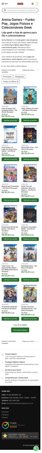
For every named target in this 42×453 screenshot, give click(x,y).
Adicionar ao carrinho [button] (10, 120)
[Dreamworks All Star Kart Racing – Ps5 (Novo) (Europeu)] (10, 214)
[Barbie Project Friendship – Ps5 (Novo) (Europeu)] (10, 173)
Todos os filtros (9, 81)
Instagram (5, 414)
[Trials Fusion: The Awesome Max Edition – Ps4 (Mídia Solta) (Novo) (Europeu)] (10, 253)
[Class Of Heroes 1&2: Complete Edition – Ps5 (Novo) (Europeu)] (10, 95)
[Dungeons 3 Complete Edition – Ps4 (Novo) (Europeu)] (30, 214)
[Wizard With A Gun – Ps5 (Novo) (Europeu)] (30, 134)
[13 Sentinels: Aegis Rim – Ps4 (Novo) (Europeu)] (10, 294)
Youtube (5, 417)
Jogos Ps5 (5, 106)
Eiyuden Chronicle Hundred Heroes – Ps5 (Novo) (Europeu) (28, 308)
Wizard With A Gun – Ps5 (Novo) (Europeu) (29, 148)
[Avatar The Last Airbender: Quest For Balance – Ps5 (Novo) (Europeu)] (30, 173)
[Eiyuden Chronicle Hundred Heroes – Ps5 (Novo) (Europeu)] (30, 294)
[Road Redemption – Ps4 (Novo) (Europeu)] (30, 253)
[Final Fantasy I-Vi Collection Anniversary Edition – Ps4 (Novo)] (10, 134)
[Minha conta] (32, 3)
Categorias (19, 77)
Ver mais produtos (20, 330)
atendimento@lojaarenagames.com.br (19, 403)
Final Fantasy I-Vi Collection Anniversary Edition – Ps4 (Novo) (9, 149)
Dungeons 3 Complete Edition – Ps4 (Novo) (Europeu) (28, 229)
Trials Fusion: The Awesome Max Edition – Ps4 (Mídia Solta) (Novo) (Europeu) (10, 268)
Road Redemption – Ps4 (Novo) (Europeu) (29, 267)
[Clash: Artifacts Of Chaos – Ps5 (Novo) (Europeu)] (30, 95)
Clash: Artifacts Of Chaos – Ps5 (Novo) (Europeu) (29, 109)
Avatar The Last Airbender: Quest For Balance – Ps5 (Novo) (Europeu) (28, 189)
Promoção (7, 77)
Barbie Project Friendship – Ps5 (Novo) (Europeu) (10, 187)
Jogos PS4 (5, 145)
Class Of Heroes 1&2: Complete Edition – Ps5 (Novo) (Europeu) (9, 110)
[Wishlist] (16, 89)
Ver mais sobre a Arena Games (15, 66)
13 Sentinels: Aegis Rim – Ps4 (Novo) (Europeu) (10, 307)
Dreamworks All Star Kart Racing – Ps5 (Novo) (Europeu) (10, 229)
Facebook (5, 412)
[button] (37, 3)
